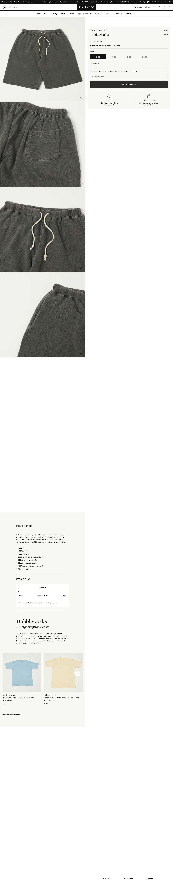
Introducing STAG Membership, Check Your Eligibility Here (94, 2)
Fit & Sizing (128, 879)
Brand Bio (150, 879)
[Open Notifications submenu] (159, 7)
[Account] (164, 7)
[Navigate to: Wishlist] (154, 7)
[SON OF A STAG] (86, 7)
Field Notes (106, 879)
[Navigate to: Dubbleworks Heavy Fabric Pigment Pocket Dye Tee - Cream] (63, 679)
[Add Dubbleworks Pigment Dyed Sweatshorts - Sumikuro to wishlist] (167, 63)
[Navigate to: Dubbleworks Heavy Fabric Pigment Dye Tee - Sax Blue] (22, 679)
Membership (12, 7)
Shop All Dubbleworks (11, 714)
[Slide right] (77, 673)
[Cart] (169, 7)
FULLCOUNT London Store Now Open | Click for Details (140, 2)
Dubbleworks (99, 35)
